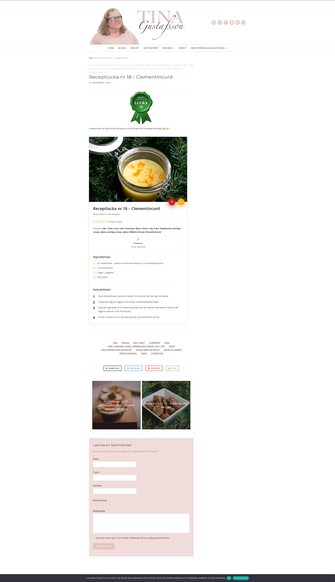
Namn (96, 458)
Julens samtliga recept (141, 68)
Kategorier (151, 48)
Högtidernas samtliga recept (112, 68)
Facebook (135, 368)
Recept (135, 48)
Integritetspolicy (241, 578)
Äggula (125, 342)
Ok (229, 578)
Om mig (167, 48)
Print (174, 368)
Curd (105, 65)
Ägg (115, 342)
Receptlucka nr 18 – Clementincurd (130, 77)
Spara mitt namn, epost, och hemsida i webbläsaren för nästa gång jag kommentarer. (132, 538)
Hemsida (97, 485)
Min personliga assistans (208, 48)
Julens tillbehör (164, 68)
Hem (111, 48)
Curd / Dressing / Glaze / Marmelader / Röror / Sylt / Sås (136, 346)
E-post (96, 472)
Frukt (92, 68)
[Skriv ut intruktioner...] (181, 201)
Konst (183, 48)
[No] (331, 578)
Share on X (113, 368)
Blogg (122, 48)
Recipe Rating (99, 500)
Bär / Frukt (95, 65)
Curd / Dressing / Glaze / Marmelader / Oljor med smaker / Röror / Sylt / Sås (151, 65)
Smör (144, 353)
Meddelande (99, 511)
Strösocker (157, 353)
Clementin (154, 342)
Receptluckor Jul (98, 72)
